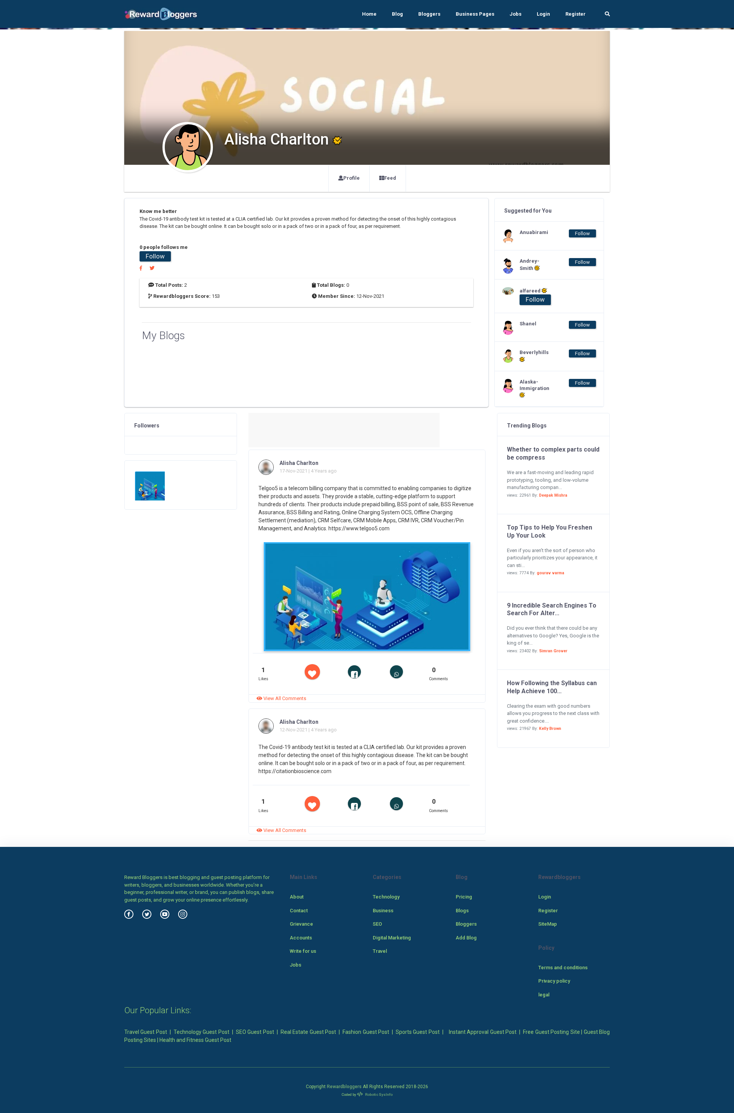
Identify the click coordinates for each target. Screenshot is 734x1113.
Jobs (515, 14)
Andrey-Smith (529, 264)
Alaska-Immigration (534, 385)
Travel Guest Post (145, 1032)
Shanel (528, 324)
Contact (299, 910)
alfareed (531, 291)
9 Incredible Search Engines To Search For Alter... (551, 609)
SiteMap (547, 924)
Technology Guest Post (201, 1032)
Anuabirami (534, 232)
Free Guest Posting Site (551, 1032)
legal (543, 995)
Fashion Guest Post (366, 1032)
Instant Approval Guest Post (482, 1032)
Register (575, 14)
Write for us (303, 951)
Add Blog (466, 938)
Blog (397, 14)
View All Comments (284, 698)
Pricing (464, 897)
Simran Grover (553, 650)
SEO (377, 924)
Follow (155, 256)
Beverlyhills (534, 352)
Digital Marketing (392, 938)
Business (383, 910)
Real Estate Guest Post (308, 1032)
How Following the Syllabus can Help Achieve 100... (552, 687)
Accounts (301, 938)
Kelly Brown (550, 728)
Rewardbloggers (344, 1086)
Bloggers (429, 14)
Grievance (301, 924)
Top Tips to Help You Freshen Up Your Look (549, 531)
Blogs (462, 910)
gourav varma (550, 572)
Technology (386, 897)
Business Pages (475, 14)
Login (543, 14)
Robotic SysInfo (378, 1094)
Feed (390, 178)
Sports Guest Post (418, 1032)
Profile (351, 178)
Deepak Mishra (553, 495)
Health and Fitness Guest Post (195, 1040)
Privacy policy (554, 981)
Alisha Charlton (298, 463)
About (297, 897)
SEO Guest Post (255, 1032)
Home (369, 14)
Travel (380, 951)
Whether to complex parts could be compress (553, 453)
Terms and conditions (563, 967)
